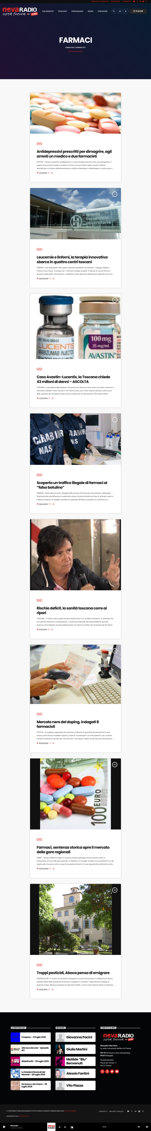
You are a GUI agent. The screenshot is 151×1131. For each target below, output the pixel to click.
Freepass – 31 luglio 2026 (33, 1037)
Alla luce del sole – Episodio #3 (35, 1049)
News (39, 144)
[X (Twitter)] (137, 1)
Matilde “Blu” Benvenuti (76, 1061)
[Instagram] (143, 1)
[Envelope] (117, 1071)
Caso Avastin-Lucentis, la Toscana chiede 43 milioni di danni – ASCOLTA (73, 379)
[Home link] (15, 11)
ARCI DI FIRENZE (70, 1111)
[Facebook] (146, 1)
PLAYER (138, 11)
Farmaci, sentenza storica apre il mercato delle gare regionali (73, 850)
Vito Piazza (74, 1085)
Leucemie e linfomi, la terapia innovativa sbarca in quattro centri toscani (72, 259)
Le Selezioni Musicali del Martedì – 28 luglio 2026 (33, 1073)
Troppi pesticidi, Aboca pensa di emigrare (73, 972)
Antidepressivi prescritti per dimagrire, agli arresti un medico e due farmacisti (74, 154)
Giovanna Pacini (79, 1037)
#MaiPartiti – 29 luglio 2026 (35, 1061)
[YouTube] (134, 1)
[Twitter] (112, 1071)
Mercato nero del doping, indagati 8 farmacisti (68, 724)
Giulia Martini (76, 1049)
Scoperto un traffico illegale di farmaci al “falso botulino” (72, 485)
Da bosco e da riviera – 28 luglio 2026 (34, 1085)
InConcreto (24, 1116)
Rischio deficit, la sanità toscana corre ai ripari (72, 610)
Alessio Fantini (77, 1073)
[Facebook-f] (107, 1071)
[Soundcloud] (140, 1)
